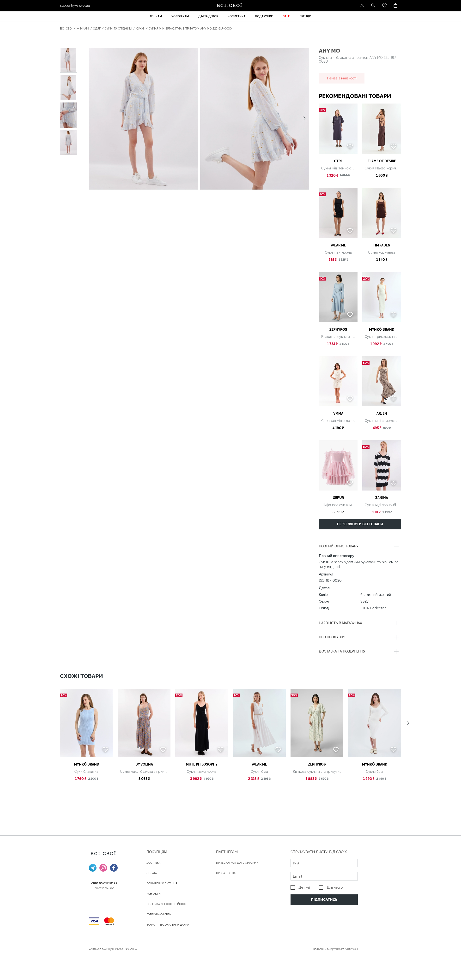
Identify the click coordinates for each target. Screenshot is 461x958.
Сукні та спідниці (118, 28)
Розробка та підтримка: (335, 949)
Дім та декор (208, 16)
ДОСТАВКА (153, 862)
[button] (304, 119)
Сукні (140, 28)
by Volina (144, 764)
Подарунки (264, 16)
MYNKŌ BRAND (381, 329)
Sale (286, 16)
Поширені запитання (161, 883)
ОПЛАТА (151, 873)
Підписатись (324, 900)
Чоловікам (180, 16)
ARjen (381, 413)
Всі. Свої (66, 28)
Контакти (153, 893)
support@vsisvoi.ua (75, 5)
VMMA (338, 413)
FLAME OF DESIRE (382, 161)
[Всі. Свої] (230, 5)
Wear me (338, 245)
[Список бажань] (384, 5)
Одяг (97, 28)
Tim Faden (381, 245)
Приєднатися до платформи (237, 862)
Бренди (305, 16)
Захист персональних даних (167, 924)
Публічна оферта (158, 914)
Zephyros (338, 329)
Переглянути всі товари (360, 524)
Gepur (338, 498)
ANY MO (329, 50)
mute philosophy (202, 764)
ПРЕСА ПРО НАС (226, 873)
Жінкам (156, 16)
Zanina (381, 498)
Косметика (236, 16)
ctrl (338, 161)
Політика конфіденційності (166, 904)
